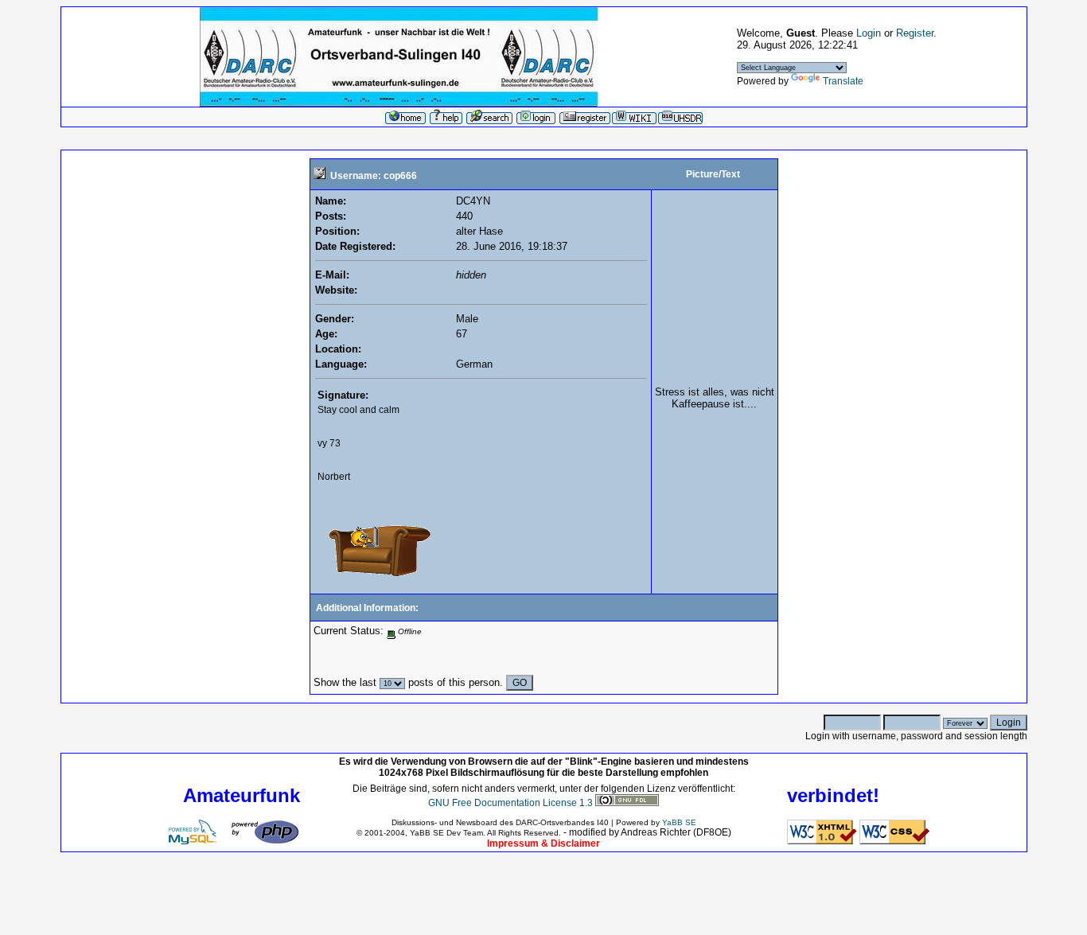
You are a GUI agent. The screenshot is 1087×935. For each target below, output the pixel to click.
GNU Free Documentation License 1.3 (510, 802)
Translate (843, 81)
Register (914, 33)
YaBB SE (679, 822)
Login (868, 33)
